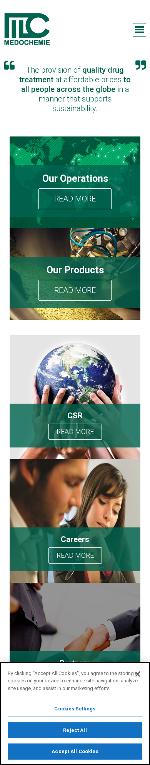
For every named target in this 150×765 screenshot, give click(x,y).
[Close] (137, 674)
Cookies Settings (74, 709)
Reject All (75, 730)
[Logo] (27, 29)
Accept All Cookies (75, 751)
